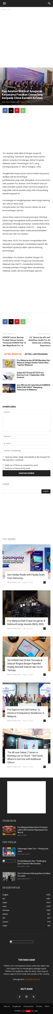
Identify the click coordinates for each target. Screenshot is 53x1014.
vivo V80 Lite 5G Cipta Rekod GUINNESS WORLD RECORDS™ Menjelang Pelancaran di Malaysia (33, 387)
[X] (11, 110)
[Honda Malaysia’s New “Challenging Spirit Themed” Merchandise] (9, 864)
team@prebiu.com (32, 979)
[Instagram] (26, 996)
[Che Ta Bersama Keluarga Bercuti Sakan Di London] (9, 876)
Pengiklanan (16, 1006)
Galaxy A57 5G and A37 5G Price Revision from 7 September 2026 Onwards (30, 375)
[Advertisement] (26, 39)
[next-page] (8, 397)
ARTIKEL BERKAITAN (13, 354)
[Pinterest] (17, 110)
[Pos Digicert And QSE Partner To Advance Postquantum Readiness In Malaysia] (26, 700)
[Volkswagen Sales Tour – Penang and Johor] (9, 851)
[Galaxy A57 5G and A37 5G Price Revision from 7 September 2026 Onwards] (9, 376)
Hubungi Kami (28, 1006)
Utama (3, 9)
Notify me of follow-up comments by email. (21, 465)
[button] (4, 3)
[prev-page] (4, 397)
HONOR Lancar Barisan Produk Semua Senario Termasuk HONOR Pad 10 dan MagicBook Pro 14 (14, 341)
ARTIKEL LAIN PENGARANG (36, 354)
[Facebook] (5, 110)
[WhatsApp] (22, 110)
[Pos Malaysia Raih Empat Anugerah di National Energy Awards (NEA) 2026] (26, 607)
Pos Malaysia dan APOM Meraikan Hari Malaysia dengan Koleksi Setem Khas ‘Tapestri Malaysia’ (33, 362)
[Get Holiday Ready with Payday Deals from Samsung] (26, 561)
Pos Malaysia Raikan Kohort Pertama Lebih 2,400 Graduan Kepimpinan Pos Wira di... (32, 829)
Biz (10, 9)
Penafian (39, 1006)
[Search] (49, 3)
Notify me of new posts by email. (17, 468)
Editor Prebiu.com (12, 102)
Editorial (7, 1006)
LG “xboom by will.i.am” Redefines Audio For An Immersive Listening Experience (39, 341)
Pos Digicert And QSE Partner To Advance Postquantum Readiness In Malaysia (25, 713)
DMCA (47, 1006)
